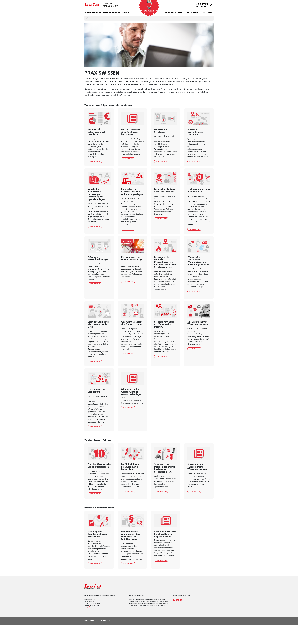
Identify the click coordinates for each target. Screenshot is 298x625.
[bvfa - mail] (181, 600)
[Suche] (211, 5)
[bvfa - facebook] (174, 600)
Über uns (170, 12)
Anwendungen (111, 12)
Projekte (127, 12)
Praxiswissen (93, 12)
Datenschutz (106, 621)
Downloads (194, 12)
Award (181, 12)
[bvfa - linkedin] (178, 600)
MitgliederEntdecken (202, 5)
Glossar (208, 12)
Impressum (89, 621)
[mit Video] (132, 246)
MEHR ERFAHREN (95, 161)
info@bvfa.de (88, 607)
